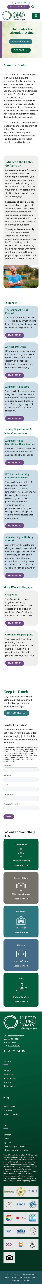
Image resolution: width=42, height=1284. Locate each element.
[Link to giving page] (21, 990)
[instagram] (14, 1051)
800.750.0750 (14, 1045)
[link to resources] (21, 921)
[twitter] (9, 1051)
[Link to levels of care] (21, 888)
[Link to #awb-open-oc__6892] (32, 7)
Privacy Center (10, 761)
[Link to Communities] (21, 854)
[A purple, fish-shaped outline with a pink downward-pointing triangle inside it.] (9, 1242)
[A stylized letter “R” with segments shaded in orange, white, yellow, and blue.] (21, 1243)
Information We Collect (27, 1277)
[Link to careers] (21, 955)
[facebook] (5, 1051)
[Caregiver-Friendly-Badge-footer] (21, 1187)
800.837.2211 (10, 1042)
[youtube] (19, 1051)
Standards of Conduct (21, 1280)
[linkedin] (23, 1051)
